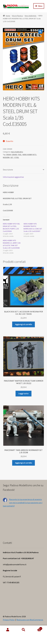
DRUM (8, 154)
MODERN (6, 157)
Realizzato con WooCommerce (29, 619)
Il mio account (8, 630)
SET (11, 157)
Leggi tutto (23, 393)
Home (8, 16)
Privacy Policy (9, 619)
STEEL (16, 157)
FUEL (20, 154)
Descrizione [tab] (8, 169)
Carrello (36, 627)
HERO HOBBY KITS (29, 154)
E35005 (14, 154)
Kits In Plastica (17, 16)
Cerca (23, 630)
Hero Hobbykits (30, 16)
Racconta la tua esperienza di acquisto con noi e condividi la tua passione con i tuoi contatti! (22, 502)
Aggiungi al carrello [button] (23, 324)
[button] (40, 32)
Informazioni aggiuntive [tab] (13, 177)
